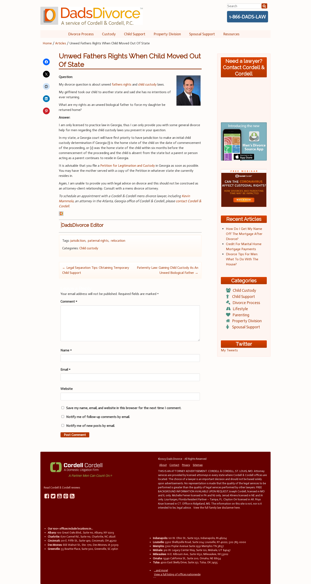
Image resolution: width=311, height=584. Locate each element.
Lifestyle (240, 308)
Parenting (241, 314)
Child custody (88, 248)
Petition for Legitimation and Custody (127, 166)
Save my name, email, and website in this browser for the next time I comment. (123, 408)
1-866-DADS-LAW (247, 17)
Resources (231, 34)
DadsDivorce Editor (82, 225)
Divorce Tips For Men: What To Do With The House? (242, 259)
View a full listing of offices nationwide (177, 574)
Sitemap (198, 465)
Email (65, 369)
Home (47, 43)
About (163, 465)
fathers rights (121, 84)
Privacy (186, 465)
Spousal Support (202, 34)
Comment (69, 301)
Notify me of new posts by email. (90, 426)
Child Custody (244, 290)
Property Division (167, 34)
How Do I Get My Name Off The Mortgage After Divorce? (244, 234)
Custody (109, 34)
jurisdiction (77, 241)
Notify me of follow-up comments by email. (98, 417)
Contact (174, 465)
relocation (118, 241)
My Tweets (229, 350)
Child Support (134, 34)
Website (67, 389)
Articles (60, 43)
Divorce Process (81, 34)
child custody (147, 84)
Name (66, 350)
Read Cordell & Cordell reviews (62, 487)
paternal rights (98, 241)
